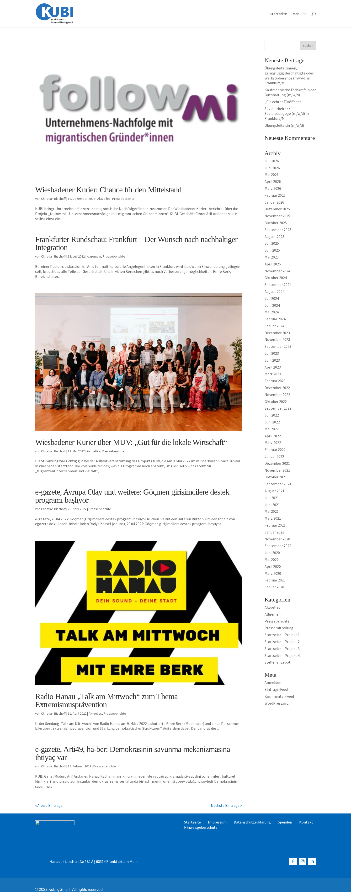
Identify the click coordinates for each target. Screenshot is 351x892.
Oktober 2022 (276, 401)
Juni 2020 (272, 552)
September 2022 (278, 408)
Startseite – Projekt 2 (282, 641)
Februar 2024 (275, 319)
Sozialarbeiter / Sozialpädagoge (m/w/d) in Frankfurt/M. (287, 113)
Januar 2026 (274, 202)
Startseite (278, 14)
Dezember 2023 (277, 332)
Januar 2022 (274, 456)
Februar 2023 (275, 380)
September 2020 (278, 545)
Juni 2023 (272, 360)
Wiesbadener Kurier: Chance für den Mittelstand (108, 189)
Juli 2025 (272, 243)
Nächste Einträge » (226, 805)
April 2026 (273, 181)
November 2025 (277, 215)
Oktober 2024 (276, 277)
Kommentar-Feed (279, 696)
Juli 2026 (272, 160)
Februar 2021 (275, 525)
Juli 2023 (272, 353)
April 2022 (273, 435)
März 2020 (273, 573)
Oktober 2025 (276, 222)
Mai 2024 (272, 312)
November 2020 (277, 539)
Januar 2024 (274, 325)
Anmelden (273, 682)
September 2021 (278, 483)
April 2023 (273, 367)
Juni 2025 (272, 250)
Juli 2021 (272, 497)
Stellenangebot (278, 662)
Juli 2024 (272, 298)
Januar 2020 (274, 587)
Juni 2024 (272, 305)
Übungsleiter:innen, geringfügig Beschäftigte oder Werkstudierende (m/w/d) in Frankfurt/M (289, 75)
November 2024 (277, 271)
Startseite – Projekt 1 (282, 634)
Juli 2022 (272, 415)
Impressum (217, 822)
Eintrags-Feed (276, 689)
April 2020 (273, 566)
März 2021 (273, 518)
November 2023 (277, 339)
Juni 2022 (272, 422)
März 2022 (273, 442)
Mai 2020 (272, 559)
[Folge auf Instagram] (302, 861)
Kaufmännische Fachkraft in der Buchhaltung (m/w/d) (290, 92)
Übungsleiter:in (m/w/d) (284, 125)
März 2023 (273, 373)
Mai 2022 (272, 429)
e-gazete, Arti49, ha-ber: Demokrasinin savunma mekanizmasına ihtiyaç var (132, 753)
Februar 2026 (275, 195)
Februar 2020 (275, 580)
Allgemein (94, 256)
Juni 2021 (272, 504)
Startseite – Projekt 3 (282, 648)
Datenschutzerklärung (252, 822)
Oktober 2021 (276, 477)
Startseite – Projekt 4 (282, 655)
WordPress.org (277, 703)
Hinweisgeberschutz (201, 828)
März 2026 (273, 188)
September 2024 (278, 284)
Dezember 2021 (277, 463)
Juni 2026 (272, 167)
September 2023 (278, 346)
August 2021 (274, 490)
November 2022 (277, 394)
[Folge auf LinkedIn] (312, 861)
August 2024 (274, 291)
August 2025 (274, 236)
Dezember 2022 (277, 387)
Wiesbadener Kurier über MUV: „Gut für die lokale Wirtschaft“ (131, 442)
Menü (297, 14)
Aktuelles (104, 198)
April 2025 (273, 264)
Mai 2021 (272, 511)
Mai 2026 (272, 174)
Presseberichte (123, 198)
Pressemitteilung (279, 627)
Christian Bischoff (53, 198)
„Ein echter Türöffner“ (283, 101)
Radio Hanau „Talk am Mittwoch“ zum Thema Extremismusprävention (106, 700)
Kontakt (306, 822)
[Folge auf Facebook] (293, 861)
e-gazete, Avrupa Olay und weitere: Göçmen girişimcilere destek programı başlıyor (132, 495)
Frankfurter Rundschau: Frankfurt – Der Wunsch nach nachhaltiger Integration (136, 243)
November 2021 (277, 470)
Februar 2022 (275, 449)
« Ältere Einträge (49, 805)
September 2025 (278, 229)
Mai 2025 (272, 257)
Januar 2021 (274, 532)
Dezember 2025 (277, 208)
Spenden (285, 822)
